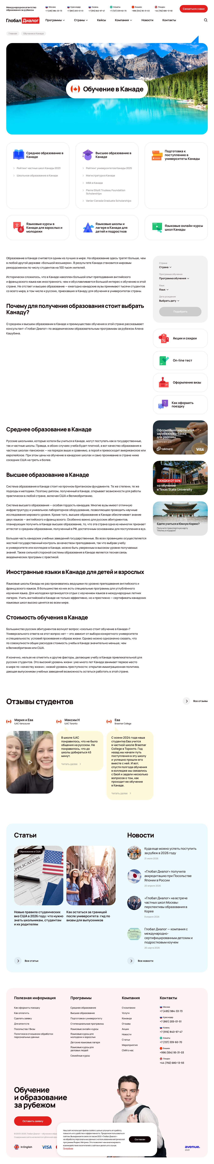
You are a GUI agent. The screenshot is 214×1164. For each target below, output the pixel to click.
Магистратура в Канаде (100, 175)
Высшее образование (82, 1013)
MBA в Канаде (94, 183)
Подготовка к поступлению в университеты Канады (182, 155)
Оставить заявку (33, 1121)
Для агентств (21, 1023)
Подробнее (68, 1148)
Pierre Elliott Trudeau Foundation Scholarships (105, 192)
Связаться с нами (194, 8)
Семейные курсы (80, 1055)
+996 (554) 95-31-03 (141, 11)
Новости (126, 1034)
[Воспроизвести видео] (29, 762)
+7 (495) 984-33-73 (53, 11)
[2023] (192, 1147)
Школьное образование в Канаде (37, 175)
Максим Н (72, 720)
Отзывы (126, 1023)
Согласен (140, 1139)
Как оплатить (21, 1013)
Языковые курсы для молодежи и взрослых (83, 1035)
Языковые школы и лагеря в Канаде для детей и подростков (112, 227)
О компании (128, 1007)
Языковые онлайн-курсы (84, 1029)
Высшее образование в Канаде (113, 155)
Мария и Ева (23, 720)
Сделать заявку (23, 1018)
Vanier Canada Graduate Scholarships (108, 200)
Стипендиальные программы (87, 1023)
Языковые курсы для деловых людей (82, 1049)
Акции (125, 1029)
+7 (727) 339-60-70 (118, 11)
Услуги (126, 1013)
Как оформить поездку (27, 1007)
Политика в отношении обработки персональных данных (33, 1035)
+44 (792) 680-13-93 (163, 11)
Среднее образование (83, 1007)
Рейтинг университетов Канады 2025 (109, 168)
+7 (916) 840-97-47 (97, 11)
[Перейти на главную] (22, 20)
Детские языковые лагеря (85, 1042)
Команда (127, 1018)
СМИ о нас (127, 1050)
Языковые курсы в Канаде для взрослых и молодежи (44, 227)
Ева (117, 720)
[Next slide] (115, 875)
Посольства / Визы (24, 1029)
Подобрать (180, 311)
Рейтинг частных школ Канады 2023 (38, 168)
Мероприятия (130, 1045)
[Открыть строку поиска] (205, 20)
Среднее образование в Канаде (44, 155)
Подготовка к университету (86, 1018)
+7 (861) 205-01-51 (75, 11)
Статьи (126, 1039)
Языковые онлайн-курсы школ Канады (184, 227)
